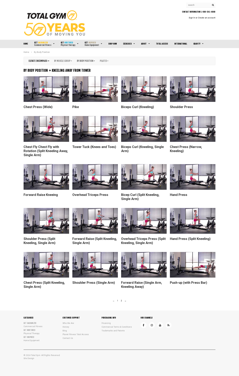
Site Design (29, 358)
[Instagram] (152, 325)
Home (26, 52)
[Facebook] (143, 325)
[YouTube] (160, 325)
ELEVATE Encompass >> (39, 60)
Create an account (206, 18)
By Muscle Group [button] (62, 60)
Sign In (192, 18)
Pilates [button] (103, 60)
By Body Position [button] (85, 60)
